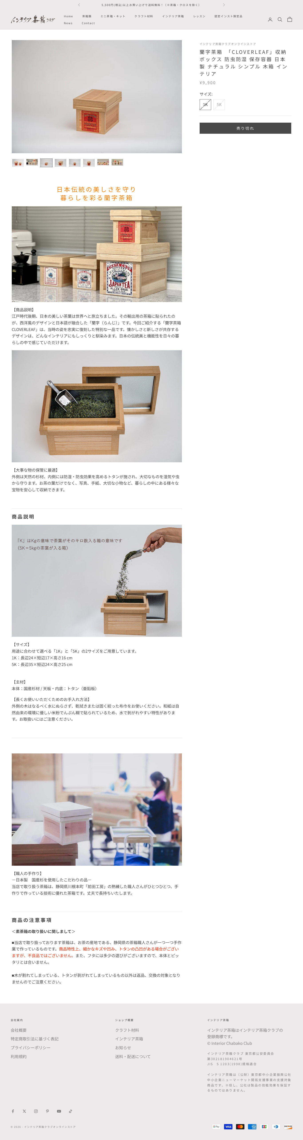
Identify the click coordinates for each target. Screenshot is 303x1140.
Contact (88, 23)
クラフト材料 (143, 16)
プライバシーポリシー (31, 1047)
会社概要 (19, 1030)
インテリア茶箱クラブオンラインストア (228, 44)
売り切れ (245, 128)
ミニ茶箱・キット (113, 16)
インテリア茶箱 (173, 16)
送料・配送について (133, 1056)
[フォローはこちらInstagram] (36, 1111)
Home (68, 16)
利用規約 (19, 1056)
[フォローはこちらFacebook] (13, 1111)
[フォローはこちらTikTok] (70, 1111)
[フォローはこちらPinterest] (47, 1111)
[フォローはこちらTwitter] (24, 1111)
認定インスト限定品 (228, 16)
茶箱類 (87, 16)
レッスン (199, 16)
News (68, 23)
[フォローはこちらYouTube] (59, 1111)
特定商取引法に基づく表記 (35, 1038)
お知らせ (123, 1047)
